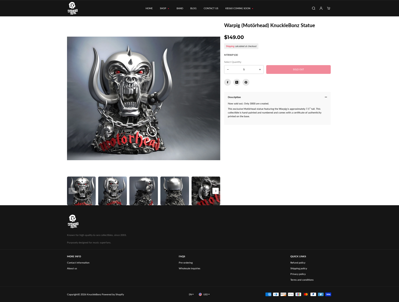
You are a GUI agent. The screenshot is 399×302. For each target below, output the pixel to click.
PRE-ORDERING (186, 262)
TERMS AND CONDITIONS (302, 279)
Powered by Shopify (113, 294)
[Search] (313, 8)
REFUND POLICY (297, 262)
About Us (72, 268)
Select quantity (232, 61)
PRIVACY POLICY (298, 273)
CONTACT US (211, 8)
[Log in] (321, 8)
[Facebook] (227, 82)
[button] (215, 191)
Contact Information (78, 262)
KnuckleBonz (94, 294)
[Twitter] (236, 82)
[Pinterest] (246, 82)
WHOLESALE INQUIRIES (189, 268)
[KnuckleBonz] (78, 8)
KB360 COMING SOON (238, 8)
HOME (149, 8)
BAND (180, 8)
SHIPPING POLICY (298, 268)
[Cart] (328, 8)
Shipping (230, 46)
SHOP (163, 8)
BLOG (193, 8)
